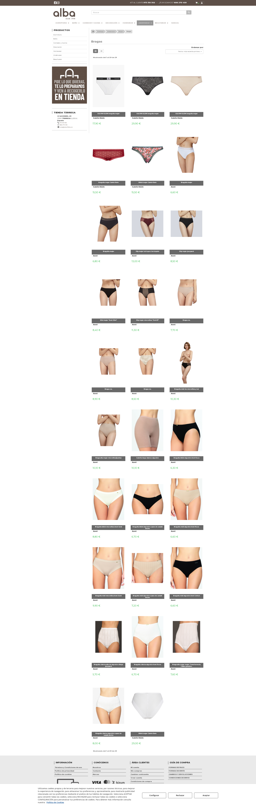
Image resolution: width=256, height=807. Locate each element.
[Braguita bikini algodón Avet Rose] (186, 429)
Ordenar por (197, 47)
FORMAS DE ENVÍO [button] (177, 771)
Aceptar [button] (206, 795)
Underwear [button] (57, 55)
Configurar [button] (154, 795)
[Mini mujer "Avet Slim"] (108, 292)
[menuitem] (197, 3)
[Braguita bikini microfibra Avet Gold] (108, 498)
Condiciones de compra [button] (141, 781)
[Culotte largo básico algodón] (147, 429)
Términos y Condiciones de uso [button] (68, 767)
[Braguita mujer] (186, 154)
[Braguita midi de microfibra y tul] (186, 360)
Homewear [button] (57, 51)
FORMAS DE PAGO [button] (176, 767)
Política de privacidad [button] (64, 771)
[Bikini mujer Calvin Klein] (147, 154)
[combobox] (184, 51)
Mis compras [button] (136, 771)
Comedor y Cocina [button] (60, 43)
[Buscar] (188, 12)
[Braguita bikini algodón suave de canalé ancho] (147, 498)
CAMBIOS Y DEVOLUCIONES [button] (181, 774)
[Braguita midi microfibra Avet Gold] (108, 567)
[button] (55, 3)
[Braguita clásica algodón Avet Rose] (147, 636)
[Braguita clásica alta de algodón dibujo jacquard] (108, 636)
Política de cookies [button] (63, 774)
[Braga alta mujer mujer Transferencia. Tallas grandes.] (186, 636)
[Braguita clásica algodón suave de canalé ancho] (108, 705)
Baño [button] (55, 39)
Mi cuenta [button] (135, 767)
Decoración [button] (57, 47)
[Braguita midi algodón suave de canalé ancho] (147, 567)
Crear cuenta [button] (136, 778)
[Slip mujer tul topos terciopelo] (147, 223)
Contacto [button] (97, 771)
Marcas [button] (96, 774)
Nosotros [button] (97, 767)
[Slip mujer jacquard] (186, 223)
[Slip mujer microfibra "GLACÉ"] (147, 292)
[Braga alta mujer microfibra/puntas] (108, 429)
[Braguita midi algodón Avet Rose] (186, 498)
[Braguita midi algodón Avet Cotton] (186, 567)
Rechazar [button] (180, 795)
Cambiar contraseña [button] (140, 774)
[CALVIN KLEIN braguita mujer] (108, 85)
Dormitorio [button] (57, 35)
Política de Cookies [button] (55, 802)
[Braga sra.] (186, 292)
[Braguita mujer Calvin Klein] (108, 154)
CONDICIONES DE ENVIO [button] (179, 778)
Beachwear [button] (57, 59)
